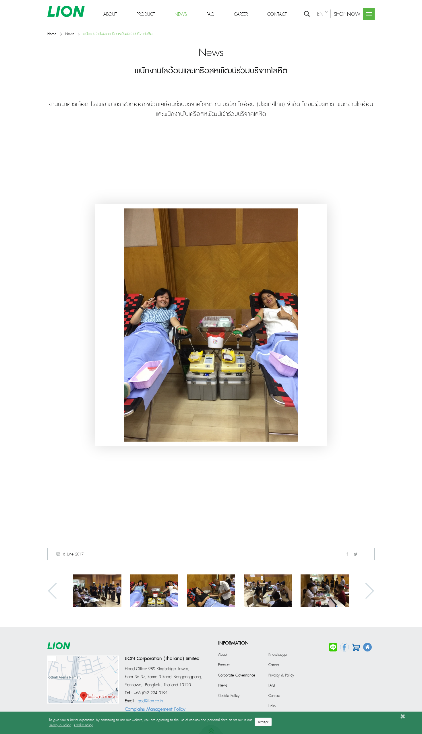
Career (241, 14)
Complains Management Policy (155, 709)
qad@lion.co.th (150, 701)
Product (146, 14)
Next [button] (366, 590)
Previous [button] (56, 590)
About (110, 14)
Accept (263, 722)
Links (272, 706)
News (181, 14)
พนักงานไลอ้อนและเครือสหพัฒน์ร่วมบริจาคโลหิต (117, 34)
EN (320, 14)
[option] (97, 590)
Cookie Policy (228, 696)
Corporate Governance (236, 675)
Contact (277, 14)
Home (52, 34)
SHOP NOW (347, 14)
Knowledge (277, 655)
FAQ (210, 14)
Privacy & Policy (281, 675)
